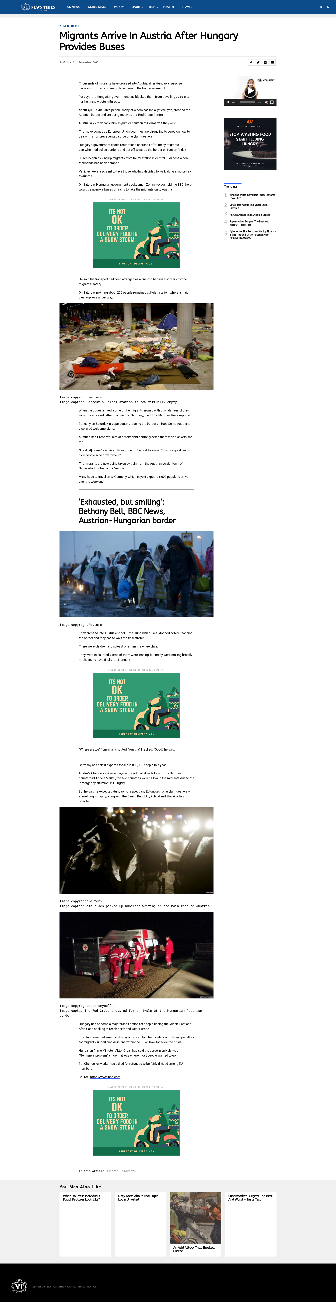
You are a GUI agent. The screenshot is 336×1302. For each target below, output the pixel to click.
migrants (129, 1171)
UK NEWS (73, 7)
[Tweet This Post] (258, 62)
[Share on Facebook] (251, 62)
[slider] (247, 102)
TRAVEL (187, 7)
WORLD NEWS (97, 7)
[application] (250, 91)
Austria (112, 1171)
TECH (151, 7)
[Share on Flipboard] (265, 62)
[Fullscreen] (272, 102)
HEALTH (168, 7)
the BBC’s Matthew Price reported (167, 415)
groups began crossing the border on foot (138, 423)
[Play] (228, 102)
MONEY (119, 7)
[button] (250, 91)
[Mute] (266, 102)
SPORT (136, 7)
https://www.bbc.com (105, 1077)
